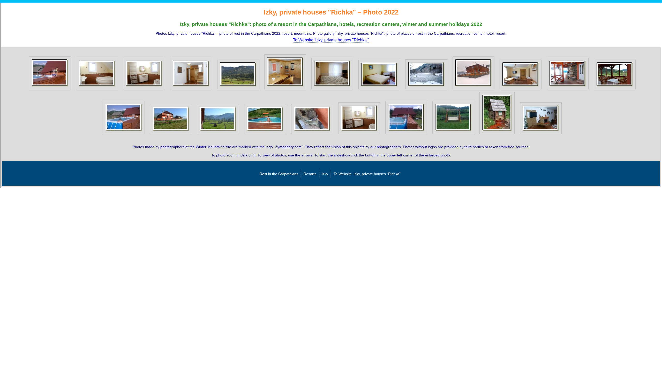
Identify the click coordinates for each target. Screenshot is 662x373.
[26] (473, 89)
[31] (124, 134)
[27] (520, 89)
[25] (426, 89)
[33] (218, 134)
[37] (359, 134)
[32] (171, 134)
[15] (191, 89)
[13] (97, 89)
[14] (144, 89)
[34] (265, 134)
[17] (285, 89)
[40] (406, 134)
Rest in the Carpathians (279, 174)
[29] (614, 89)
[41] (453, 134)
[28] (567, 89)
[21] (332, 89)
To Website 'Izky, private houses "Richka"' (367, 174)
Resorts (310, 174)
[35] (312, 134)
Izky (325, 174)
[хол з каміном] (540, 134)
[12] (50, 89)
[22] (379, 89)
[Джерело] (497, 134)
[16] (238, 89)
